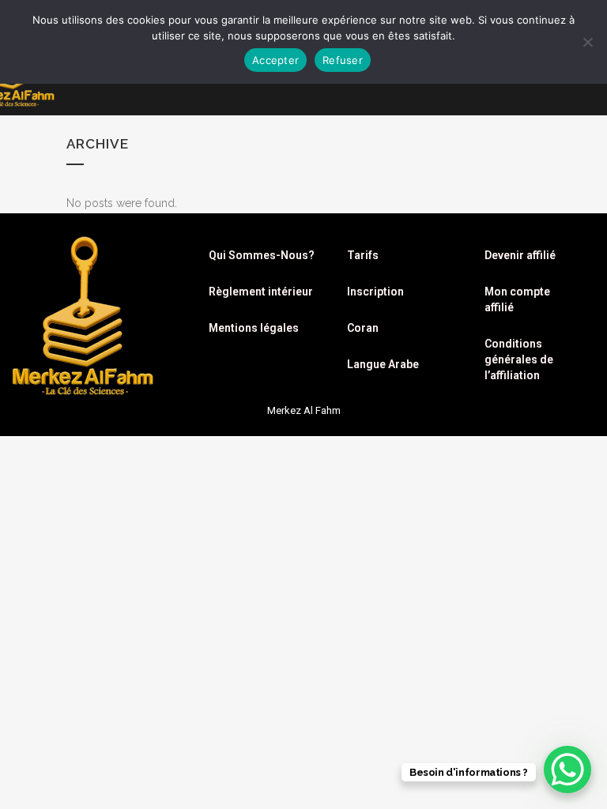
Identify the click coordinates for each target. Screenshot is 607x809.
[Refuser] (587, 42)
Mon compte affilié (517, 299)
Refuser (342, 60)
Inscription (375, 291)
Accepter (275, 60)
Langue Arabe (383, 364)
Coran (363, 328)
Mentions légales (254, 328)
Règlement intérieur (261, 291)
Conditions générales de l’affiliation (518, 359)
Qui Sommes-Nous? (262, 255)
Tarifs (363, 255)
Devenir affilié (520, 255)
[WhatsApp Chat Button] (567, 769)
